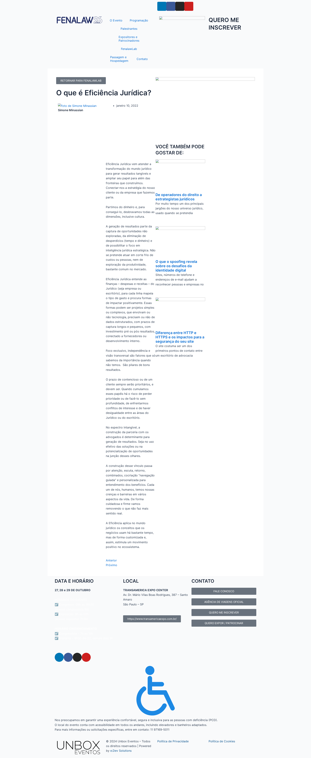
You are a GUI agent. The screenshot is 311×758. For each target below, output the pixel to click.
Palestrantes (129, 28)
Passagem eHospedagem (119, 59)
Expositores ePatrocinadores (129, 38)
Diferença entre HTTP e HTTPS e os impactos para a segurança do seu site (180, 337)
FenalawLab (129, 49)
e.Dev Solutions (121, 750)
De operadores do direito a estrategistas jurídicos (179, 197)
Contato (142, 59)
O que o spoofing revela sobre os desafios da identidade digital (176, 265)
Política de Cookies (222, 741)
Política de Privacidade (173, 741)
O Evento (116, 20)
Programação (139, 20)
